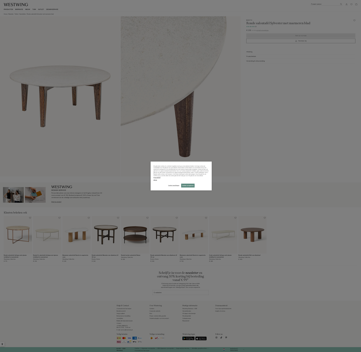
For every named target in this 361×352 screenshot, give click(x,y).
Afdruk (155, 180)
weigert (159, 175)
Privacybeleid (156, 177)
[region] (181, 176)
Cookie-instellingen (173, 185)
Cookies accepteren (188, 185)
